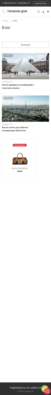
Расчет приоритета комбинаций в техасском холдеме (18, 86)
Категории (25, 45)
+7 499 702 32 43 (8, 3)
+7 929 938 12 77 (23, 3)
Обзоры (8, 98)
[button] (47, 391)
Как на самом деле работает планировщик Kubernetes (15, 129)
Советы (8, 55)
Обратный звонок (41, 3)
